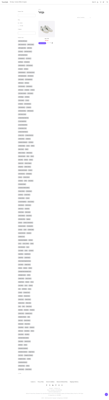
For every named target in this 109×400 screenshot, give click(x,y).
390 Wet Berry (22, 107)
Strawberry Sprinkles (23, 348)
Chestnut (20, 181)
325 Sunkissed (27, 104)
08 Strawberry (22, 65)
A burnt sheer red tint (23, 118)
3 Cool (27, 100)
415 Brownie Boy (22, 111)
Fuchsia (20, 229)
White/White (28, 369)
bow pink (20, 160)
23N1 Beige (21, 97)
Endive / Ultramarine (28, 222)
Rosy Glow (27, 324)
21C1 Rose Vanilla (22, 93)
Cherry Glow (26, 177)
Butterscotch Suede (23, 170)
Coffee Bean (28, 191)
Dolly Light (27, 212)
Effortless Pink (22, 219)
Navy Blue (21, 285)
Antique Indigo (22, 146)
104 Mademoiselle (22, 76)
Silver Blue (21, 334)
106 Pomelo (21, 79)
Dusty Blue (29, 215)
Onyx (29, 289)
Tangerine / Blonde (28, 355)
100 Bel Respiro (22, 72)
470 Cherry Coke (22, 114)
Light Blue (21, 254)
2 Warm (32, 90)
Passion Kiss (26, 296)
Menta (30, 268)
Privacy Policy (41, 382)
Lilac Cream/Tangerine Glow (24, 261)
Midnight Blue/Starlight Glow (25, 271)
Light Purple (27, 257)
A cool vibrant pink (23, 125)
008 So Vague (30, 44)
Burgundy (21, 167)
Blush (32, 156)
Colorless (21, 194)
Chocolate (31, 181)
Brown (31, 160)
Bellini (32, 146)
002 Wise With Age (22, 41)
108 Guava (21, 83)
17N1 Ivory (21, 90)
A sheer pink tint (29, 135)
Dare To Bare (30, 201)
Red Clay (20, 320)
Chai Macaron (21, 174)
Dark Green (28, 205)
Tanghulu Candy (22, 359)
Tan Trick (20, 355)
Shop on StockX (42, 43)
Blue (28, 156)
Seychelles (27, 331)
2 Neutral (27, 90)
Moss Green (28, 278)
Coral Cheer (27, 194)
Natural (27, 282)
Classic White (21, 191)
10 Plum (26, 69)
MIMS (28, 275)
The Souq (12, 2)
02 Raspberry (21, 58)
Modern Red (21, 278)
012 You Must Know (23, 55)
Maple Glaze (27, 264)
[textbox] (18, 32)
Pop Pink (20, 310)
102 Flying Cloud (30, 72)
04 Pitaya (21, 62)
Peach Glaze (27, 299)
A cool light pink (22, 121)
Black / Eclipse (22, 153)
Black (27, 149)
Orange (20, 292)
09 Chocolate (29, 65)
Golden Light (30, 229)
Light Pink (21, 257)
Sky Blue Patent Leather (23, 338)
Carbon (30, 170)
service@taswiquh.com (55, 392)
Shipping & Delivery (74, 382)
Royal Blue (21, 327)
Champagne (28, 174)
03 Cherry (28, 58)
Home (39, 9)
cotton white (21, 198)
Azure (28, 146)
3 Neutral (20, 104)
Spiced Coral (27, 341)
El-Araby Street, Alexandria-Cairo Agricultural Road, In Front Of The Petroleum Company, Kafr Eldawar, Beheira (51, 393)
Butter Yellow (27, 167)
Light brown (27, 254)
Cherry (20, 177)
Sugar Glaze (31, 352)
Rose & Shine (27, 320)
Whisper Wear (21, 366)
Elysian (20, 222)
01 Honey (21, 51)
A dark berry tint (22, 128)
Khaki (32, 243)
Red (28, 317)
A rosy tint (21, 135)
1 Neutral (20, 69)
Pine (19, 306)
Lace (28, 247)
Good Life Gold (22, 233)
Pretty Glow (21, 313)
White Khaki (21, 369)
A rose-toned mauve (23, 132)
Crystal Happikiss (22, 201)
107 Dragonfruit (28, 79)
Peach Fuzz (21, 299)
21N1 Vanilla (30, 93)
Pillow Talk (28, 303)
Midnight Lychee (22, 275)
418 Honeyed (30, 111)
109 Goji (26, 83)
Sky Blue (27, 334)
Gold (25, 229)
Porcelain (26, 310)
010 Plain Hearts (28, 51)
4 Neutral (28, 107)
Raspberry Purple (22, 317)
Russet (26, 327)
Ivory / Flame (26, 243)
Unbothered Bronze (23, 362)
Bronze (26, 160)
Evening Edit (29, 226)
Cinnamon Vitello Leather (24, 187)
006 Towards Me (22, 44)
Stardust (20, 345)
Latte (26, 250)
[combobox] (26, 33)
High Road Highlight (23, 240)
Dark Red (27, 208)
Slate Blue (21, 341)
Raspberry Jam (29, 313)
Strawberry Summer (23, 352)
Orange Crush (26, 292)
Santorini (32, 327)
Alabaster (28, 139)
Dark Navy (21, 208)
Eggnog (28, 219)
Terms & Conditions (50, 382)
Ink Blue (30, 240)
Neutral (30, 285)
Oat (19, 289)
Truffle (28, 359)
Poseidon (32, 310)
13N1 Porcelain (21, 86)
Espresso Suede (22, 226)
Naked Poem (21, 282)
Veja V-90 (47, 38)
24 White (27, 97)
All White (31, 142)
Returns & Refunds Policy (62, 382)
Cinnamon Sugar (22, 184)
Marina (20, 268)
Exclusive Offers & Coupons (21, 2)
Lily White (21, 264)
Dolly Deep (21, 212)
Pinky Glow (28, 306)
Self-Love (21, 331)
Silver (32, 331)
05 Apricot (27, 62)
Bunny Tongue (28, 163)
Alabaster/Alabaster (23, 142)
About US (94, 2)
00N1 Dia (29, 48)
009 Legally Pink (22, 48)
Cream (27, 198)
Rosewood (21, 324)
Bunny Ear (21, 163)
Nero (26, 285)
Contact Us (33, 382)
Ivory (20, 243)
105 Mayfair (30, 76)
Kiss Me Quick (22, 247)
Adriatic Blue (21, 139)
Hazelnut (29, 233)
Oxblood (20, 296)
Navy (32, 282)
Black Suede (29, 153)
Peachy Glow (21, 303)
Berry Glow (21, 149)
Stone (25, 345)
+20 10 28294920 (58, 390)
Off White (24, 289)
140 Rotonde (29, 86)
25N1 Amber (21, 100)
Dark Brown (21, 205)
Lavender (31, 250)
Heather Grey (21, 236)
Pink (23, 306)
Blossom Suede (22, 156)
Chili (25, 181)
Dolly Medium (21, 215)
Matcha (25, 268)
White (27, 366)
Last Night (21, 250)
